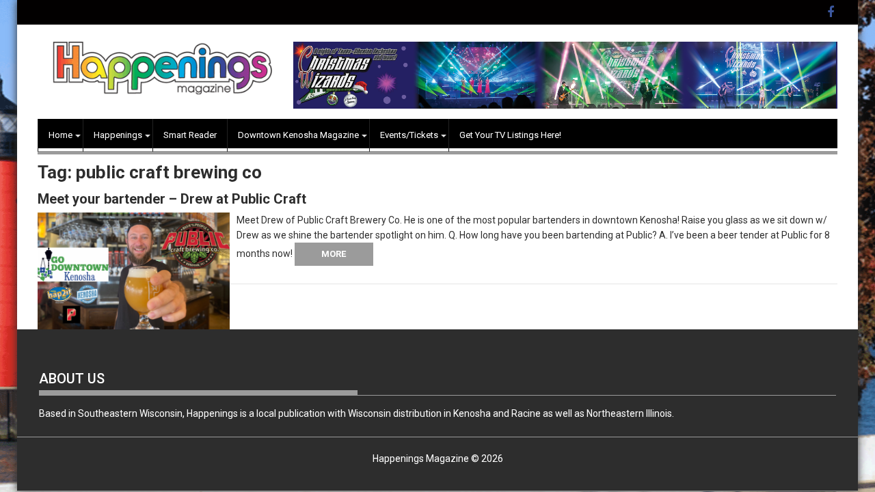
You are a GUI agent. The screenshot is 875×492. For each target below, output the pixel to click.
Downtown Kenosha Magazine (298, 135)
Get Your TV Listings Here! (510, 135)
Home (60, 135)
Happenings (118, 135)
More (333, 254)
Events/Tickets (409, 135)
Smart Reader (190, 135)
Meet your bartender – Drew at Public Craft (172, 199)
